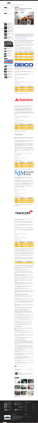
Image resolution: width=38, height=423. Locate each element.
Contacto (4, 0)
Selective (15, 137)
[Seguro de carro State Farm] (17, 381)
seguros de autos (25, 366)
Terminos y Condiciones (32, 422)
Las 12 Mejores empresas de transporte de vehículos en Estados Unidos (18, 369)
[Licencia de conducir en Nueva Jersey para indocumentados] (31, 387)
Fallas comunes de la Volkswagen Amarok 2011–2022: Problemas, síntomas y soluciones (9, 51)
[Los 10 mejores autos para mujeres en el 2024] (5, 410)
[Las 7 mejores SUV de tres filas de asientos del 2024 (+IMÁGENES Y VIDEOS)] (5, 31)
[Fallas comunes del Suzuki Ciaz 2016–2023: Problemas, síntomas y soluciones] (8, 44)
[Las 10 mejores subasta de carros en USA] (5, 34)
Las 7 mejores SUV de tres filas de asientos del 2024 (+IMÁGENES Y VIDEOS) (10, 31)
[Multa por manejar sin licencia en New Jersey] (24, 393)
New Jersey (22, 366)
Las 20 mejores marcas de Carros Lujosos (30, 369)
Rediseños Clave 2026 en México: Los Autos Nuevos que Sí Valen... (10, 74)
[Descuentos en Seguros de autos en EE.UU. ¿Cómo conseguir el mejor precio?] (31, 393)
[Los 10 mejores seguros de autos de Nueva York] (24, 387)
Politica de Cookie (22, 422)
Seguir (12, 61)
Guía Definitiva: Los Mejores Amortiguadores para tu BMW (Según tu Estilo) (10, 71)
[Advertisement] (24, 3)
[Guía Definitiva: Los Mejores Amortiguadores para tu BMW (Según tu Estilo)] (5, 72)
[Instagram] (19, 375)
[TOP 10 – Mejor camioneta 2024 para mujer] (5, 405)
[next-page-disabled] (15, 397)
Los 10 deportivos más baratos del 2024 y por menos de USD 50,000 (9, 27)
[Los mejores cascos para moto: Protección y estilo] (5, 69)
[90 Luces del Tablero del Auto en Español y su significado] (15, 407)
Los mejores (17, 6)
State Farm (16, 55)
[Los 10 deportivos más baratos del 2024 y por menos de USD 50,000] (5, 27)
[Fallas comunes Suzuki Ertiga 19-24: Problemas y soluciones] (5, 54)
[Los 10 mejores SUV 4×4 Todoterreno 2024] (5, 407)
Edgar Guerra (19, 372)
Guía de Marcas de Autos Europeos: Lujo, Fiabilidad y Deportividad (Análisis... (9, 77)
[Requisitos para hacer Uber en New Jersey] (24, 381)
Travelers (16, 59)
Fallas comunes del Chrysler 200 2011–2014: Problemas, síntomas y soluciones (10, 48)
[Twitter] (29, 416)
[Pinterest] (28, 416)
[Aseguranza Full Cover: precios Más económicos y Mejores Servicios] (31, 381)
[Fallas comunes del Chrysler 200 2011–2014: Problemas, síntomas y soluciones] (5, 48)
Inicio (14, 6)
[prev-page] (14, 397)
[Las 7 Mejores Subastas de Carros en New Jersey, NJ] (17, 387)
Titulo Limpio (5, 10)
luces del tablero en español (7, 8)
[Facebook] (18, 375)
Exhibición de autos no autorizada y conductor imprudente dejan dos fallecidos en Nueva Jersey (17, 396)
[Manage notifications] (36, 421)
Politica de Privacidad (28, 422)
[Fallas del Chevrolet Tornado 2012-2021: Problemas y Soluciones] (5, 56)
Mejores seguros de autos (19, 366)
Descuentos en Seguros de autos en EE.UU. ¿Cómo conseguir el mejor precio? (31, 396)
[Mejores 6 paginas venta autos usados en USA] (15, 405)
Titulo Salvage (5, 9)
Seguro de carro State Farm (16, 383)
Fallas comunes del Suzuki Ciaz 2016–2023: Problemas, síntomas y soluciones (8, 45)
